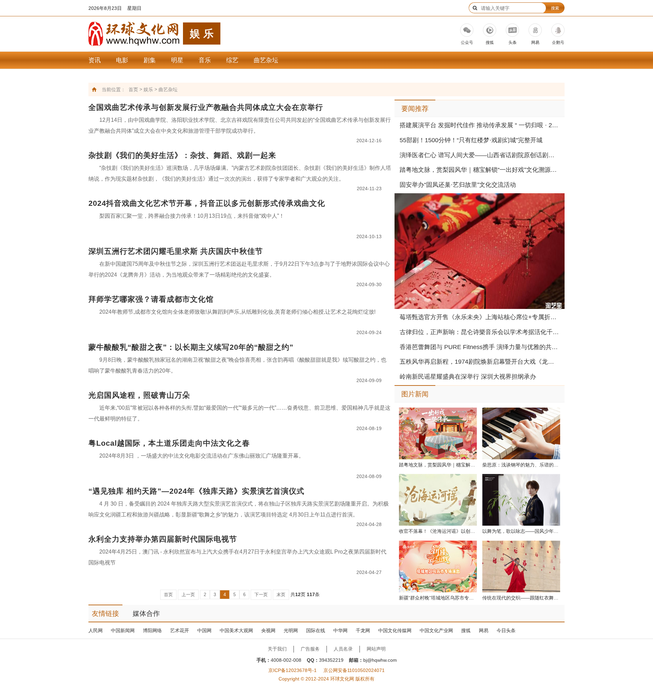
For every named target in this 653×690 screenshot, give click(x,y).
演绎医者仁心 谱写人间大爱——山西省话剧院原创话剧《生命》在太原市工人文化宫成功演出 (479, 155)
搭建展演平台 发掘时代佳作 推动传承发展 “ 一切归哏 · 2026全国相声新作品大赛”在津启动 (479, 125)
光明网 (291, 630)
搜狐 (466, 630)
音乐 (205, 60)
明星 (177, 60)
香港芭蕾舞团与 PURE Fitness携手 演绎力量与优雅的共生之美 (479, 347)
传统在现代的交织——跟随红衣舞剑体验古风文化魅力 (521, 598)
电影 (122, 60)
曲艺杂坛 (266, 60)
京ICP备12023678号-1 (292, 670)
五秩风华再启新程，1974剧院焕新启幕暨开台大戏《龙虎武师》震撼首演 (479, 361)
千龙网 (363, 630)
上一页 (188, 594)
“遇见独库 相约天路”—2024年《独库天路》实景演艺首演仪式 (196, 491)
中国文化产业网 (436, 630)
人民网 (95, 630)
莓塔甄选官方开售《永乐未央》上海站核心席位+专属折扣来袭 (479, 317)
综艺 (232, 60)
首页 (133, 89)
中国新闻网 (123, 630)
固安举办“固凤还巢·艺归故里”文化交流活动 (458, 184)
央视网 (268, 630)
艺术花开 (179, 630)
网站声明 (376, 649)
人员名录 (343, 649)
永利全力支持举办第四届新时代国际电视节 (162, 539)
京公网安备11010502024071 (354, 670)
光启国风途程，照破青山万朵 (139, 395)
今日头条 (506, 630)
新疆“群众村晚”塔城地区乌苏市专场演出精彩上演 (438, 598)
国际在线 (315, 630)
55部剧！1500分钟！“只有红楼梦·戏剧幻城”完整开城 (471, 140)
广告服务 (310, 649)
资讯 (94, 60)
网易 (483, 630)
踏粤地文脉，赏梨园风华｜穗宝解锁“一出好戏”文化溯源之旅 (479, 169)
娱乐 (148, 89)
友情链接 (105, 613)
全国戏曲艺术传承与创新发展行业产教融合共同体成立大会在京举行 (205, 107)
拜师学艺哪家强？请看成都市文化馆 (151, 299)
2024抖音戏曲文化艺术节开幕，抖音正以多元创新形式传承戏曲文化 (206, 203)
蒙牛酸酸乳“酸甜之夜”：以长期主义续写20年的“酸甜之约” (191, 347)
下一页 (261, 594)
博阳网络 (152, 630)
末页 (281, 594)
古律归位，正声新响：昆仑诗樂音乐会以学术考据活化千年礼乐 (479, 332)
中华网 (340, 630)
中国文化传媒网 (395, 630)
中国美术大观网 (236, 630)
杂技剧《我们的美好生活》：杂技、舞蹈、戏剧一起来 (182, 155)
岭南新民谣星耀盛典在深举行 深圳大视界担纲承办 (468, 376)
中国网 (204, 630)
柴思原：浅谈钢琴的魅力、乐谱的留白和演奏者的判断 (521, 464)
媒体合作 (146, 613)
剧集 (150, 60)
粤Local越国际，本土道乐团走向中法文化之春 (169, 443)
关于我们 (277, 649)
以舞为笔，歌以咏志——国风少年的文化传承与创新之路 (521, 531)
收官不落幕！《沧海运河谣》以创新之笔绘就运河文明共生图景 (438, 531)
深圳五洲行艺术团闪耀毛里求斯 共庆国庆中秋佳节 (175, 251)
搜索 (555, 8)
